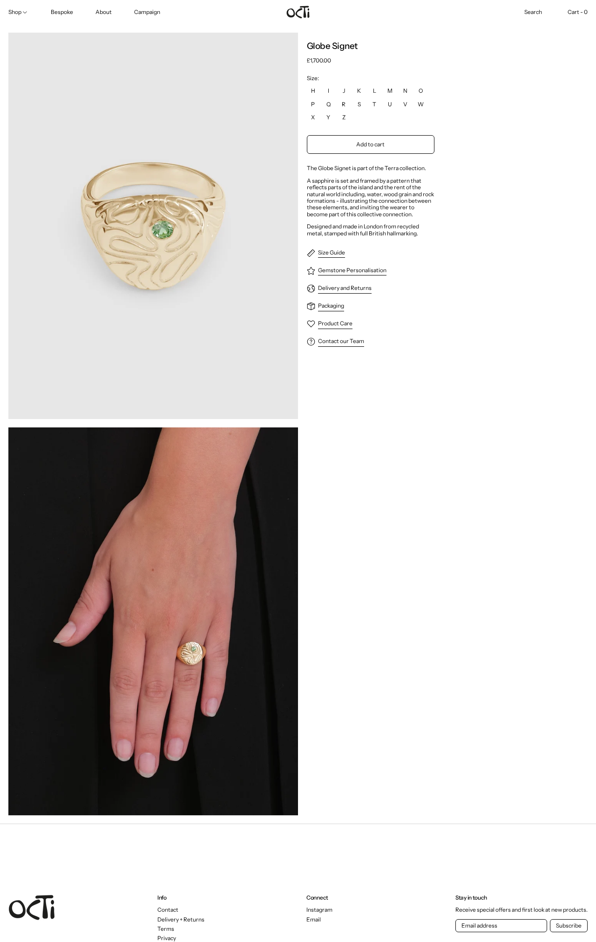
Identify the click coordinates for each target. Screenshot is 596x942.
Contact (167, 909)
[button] (533, 12)
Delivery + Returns (180, 919)
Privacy (166, 938)
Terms (165, 928)
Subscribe (569, 925)
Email (313, 919)
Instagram (319, 910)
